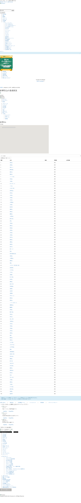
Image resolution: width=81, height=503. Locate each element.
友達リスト (7, 116)
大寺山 (11, 200)
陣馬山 (11, 281)
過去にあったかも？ (7, 77)
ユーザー (7, 33)
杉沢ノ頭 (11, 284)
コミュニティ (7, 30)
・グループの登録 (8, 461)
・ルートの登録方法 (9, 465)
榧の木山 (11, 218)
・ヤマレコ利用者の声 (9, 471)
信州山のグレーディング (10, 45)
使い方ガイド (4, 2)
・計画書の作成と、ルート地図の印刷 (12, 466)
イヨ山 (11, 186)
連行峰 (11, 393)
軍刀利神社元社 (13, 253)
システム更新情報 (6, 480)
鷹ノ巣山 (11, 312)
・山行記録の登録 (8, 460)
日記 (3, 15)
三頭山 (11, 384)
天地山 (11, 328)
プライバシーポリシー (52, 402)
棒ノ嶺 (11, 361)
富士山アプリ (5, 421)
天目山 (11, 330)
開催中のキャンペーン (9, 38)
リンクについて (33, 402)
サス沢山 (11, 270)
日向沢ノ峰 (12, 354)
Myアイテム (5, 112)
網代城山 (11, 169)
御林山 (11, 209)
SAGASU (7, 36)
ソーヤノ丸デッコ (13, 302)
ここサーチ (2, 12)
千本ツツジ (12, 295)
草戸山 (11, 237)
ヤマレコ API (5, 482)
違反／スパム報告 (6, 477)
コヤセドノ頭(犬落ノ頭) (14, 265)
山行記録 (4, 14)
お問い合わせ (10, 2)
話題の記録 (5, 75)
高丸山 (11, 314)
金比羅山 (11, 267)
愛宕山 (11, 174)
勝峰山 (11, 214)
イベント (7, 29)
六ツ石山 (11, 386)
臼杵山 (11, 193)
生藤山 (11, 274)
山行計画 (7, 28)
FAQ (1, 2)
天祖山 (11, 326)
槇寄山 (11, 368)
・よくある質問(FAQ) (9, 472)
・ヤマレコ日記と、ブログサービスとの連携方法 (15, 469)
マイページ (5, 433)
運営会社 (11, 402)
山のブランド (7, 42)
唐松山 (11, 225)
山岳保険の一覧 (8, 49)
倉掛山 (11, 244)
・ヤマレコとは (8, 457)
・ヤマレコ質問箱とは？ (10, 474)
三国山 (11, 379)
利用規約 (42, 402)
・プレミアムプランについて (11, 470)
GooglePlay (11, 411)
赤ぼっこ (11, 167)
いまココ (7, 35)
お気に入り (5, 111)
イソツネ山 (12, 176)
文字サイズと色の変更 (6, 427)
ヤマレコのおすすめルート (10, 25)
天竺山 (11, 323)
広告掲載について (21, 402)
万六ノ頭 (11, 377)
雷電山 (11, 391)
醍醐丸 (11, 307)
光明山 (11, 256)
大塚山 (11, 197)
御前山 (11, 260)
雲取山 (11, 242)
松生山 (11, 372)
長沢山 (11, 340)
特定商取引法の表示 (7, 479)
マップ (4, 108)
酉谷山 (11, 337)
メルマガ (7, 34)
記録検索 (4, 71)
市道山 (11, 179)
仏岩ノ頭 (11, 363)
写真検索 (7, 40)
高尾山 (11, 309)
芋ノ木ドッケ (12, 183)
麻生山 (11, 172)
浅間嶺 (11, 293)
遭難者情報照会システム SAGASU (9, 487)
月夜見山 (11, 321)
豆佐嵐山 (11, 286)
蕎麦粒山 (11, 305)
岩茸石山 (11, 190)
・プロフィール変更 (9, 463)
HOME (1, 87)
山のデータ (5, 19)
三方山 (11, 272)
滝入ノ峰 (11, 319)
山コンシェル (5, 76)
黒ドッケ (11, 249)
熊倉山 (11, 239)
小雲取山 (11, 258)
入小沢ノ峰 (12, 188)
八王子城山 (12, 347)
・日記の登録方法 (8, 467)
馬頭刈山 (11, 370)
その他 (4, 21)
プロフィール (5, 103)
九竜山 (11, 235)
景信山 (11, 211)
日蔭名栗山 (12, 351)
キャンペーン (5, 454)
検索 (13, 10)
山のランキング (8, 44)
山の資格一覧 (7, 48)
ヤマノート (5, 18)
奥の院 (11, 207)
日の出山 (11, 356)
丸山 (11, 375)
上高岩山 (11, 216)
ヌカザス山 (12, 344)
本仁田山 (11, 365)
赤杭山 (11, 162)
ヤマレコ (4, 407)
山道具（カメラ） (8, 43)
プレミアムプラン (8, 23)
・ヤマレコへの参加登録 (10, 458)
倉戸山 (11, 246)
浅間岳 (11, 288)
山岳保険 (4, 20)
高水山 (11, 316)
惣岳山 (11, 298)
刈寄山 (11, 230)
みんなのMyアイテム (9, 26)
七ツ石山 (11, 342)
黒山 (11, 251)
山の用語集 (7, 39)
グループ (7, 31)
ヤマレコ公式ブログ (9, 24)
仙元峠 (11, 291)
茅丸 (11, 221)
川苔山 (11, 232)
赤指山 (11, 165)
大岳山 (11, 195)
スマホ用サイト (6, 490)
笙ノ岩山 (11, 277)
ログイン (2, 51)
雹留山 (11, 358)
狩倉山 (11, 228)
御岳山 (11, 382)
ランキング (5, 104)
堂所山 (11, 333)
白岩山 (11, 279)
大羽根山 (11, 202)
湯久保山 (11, 389)
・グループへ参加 (8, 462)
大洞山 (11, 204)
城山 (11, 263)
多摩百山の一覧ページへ (6, 158)
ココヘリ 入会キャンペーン (8, 486)
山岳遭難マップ (8, 47)
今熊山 (11, 181)
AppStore (5, 411)
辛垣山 (11, 223)
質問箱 (4, 16)
